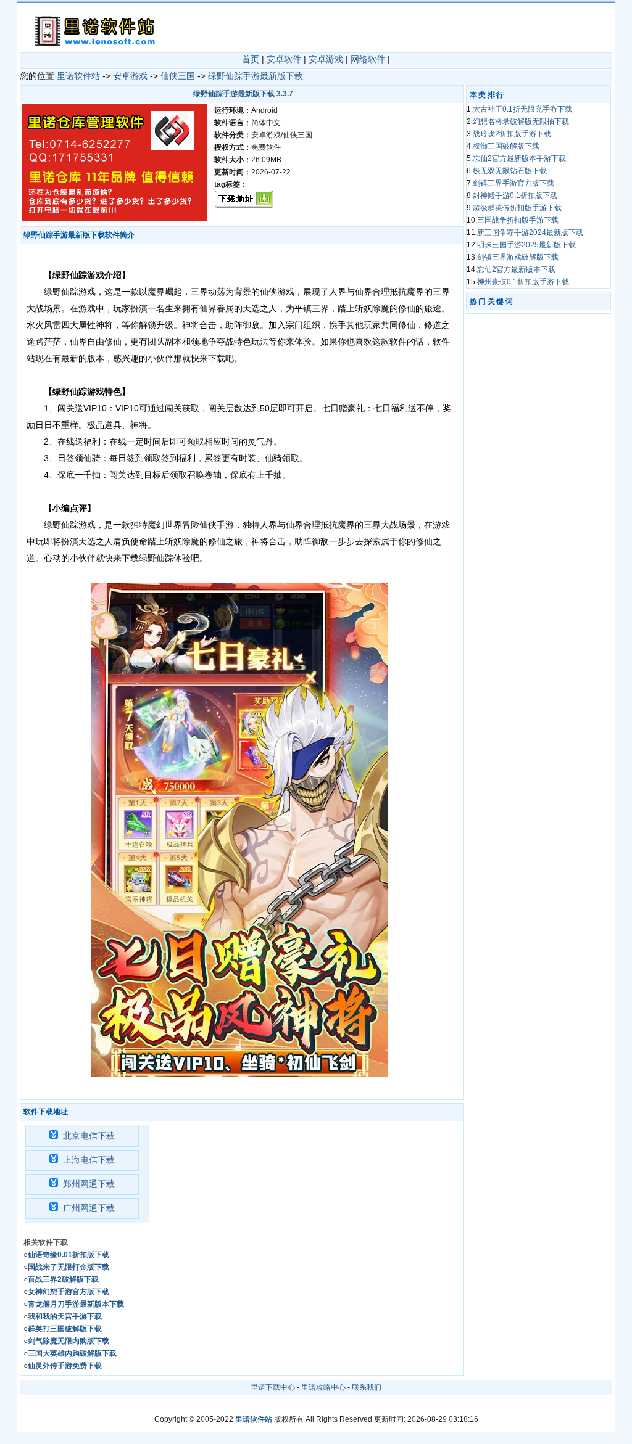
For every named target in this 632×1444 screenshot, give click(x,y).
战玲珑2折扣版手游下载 (512, 133)
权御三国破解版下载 (506, 146)
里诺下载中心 (273, 1387)
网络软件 (368, 59)
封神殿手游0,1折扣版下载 (515, 195)
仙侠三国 (177, 76)
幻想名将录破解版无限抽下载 (521, 121)
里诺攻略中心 (323, 1387)
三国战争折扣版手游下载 (518, 220)
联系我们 (366, 1387)
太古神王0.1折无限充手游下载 (522, 109)
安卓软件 (284, 59)
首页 (250, 59)
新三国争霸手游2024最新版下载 (530, 232)
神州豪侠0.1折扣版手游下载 (523, 281)
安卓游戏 (326, 59)
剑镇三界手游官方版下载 (513, 183)
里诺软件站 (78, 76)
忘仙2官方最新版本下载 (516, 269)
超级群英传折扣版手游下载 (517, 207)
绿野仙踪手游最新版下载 (255, 76)
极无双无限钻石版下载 (510, 170)
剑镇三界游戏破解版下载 (518, 257)
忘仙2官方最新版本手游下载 (519, 158)
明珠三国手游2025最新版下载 (526, 244)
